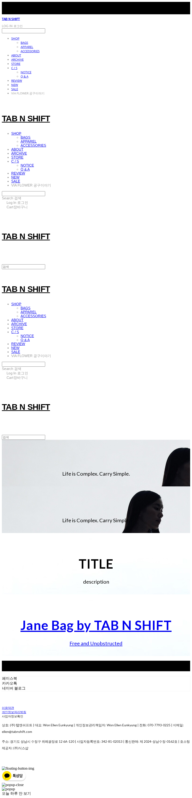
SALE (14, 89)
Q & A (24, 76)
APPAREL (27, 47)
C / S (14, 68)
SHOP (15, 38)
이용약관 (8, 708)
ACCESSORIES (30, 51)
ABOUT (16, 55)
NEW (14, 85)
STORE (15, 64)
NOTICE (26, 72)
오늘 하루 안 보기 (16, 793)
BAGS (24, 43)
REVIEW (16, 80)
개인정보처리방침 (14, 712)
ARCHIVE (17, 59)
